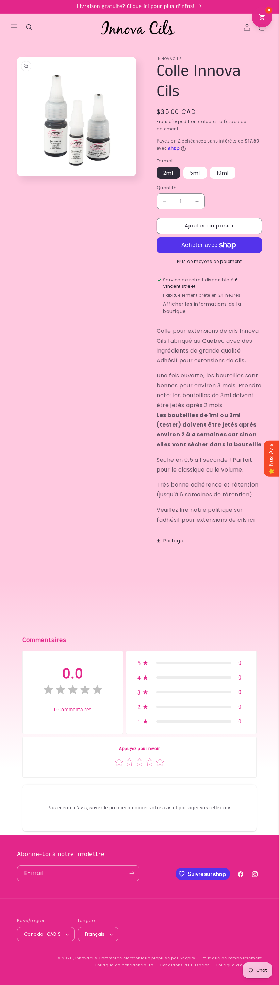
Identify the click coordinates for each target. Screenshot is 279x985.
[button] (14, 27)
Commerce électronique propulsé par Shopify (147, 958)
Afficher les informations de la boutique (202, 308)
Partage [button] (173, 540)
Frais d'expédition (177, 121)
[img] (73, 691)
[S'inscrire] (131, 873)
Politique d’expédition (239, 965)
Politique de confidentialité (124, 965)
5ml (195, 172)
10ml (223, 172)
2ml (168, 172)
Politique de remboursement (232, 958)
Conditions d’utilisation (185, 965)
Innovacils (86, 958)
